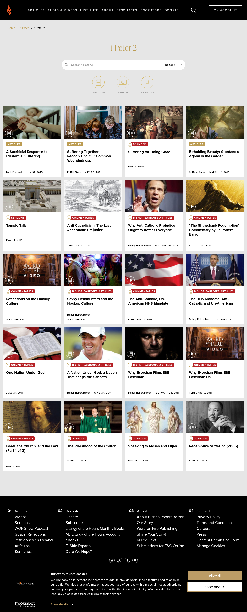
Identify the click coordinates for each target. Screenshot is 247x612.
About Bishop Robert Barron (160, 517)
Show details (59, 604)
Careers (203, 528)
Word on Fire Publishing (157, 528)
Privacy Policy (208, 517)
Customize (212, 587)
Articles (36, 10)
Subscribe (74, 523)
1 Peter (24, 28)
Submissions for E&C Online (160, 546)
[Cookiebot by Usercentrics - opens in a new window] (25, 604)
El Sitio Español (78, 546)
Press (201, 534)
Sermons (22, 523)
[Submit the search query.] (66, 65)
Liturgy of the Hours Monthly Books (95, 528)
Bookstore (151, 10)
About (107, 10)
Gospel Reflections (30, 534)
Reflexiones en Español (34, 540)
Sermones (23, 551)
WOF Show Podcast (31, 528)
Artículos (22, 546)
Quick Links (146, 540)
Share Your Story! (151, 534)
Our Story (145, 523)
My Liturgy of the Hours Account (93, 534)
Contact (203, 511)
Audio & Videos (62, 10)
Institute (89, 10)
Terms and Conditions (215, 523)
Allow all (215, 575)
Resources (127, 10)
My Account (225, 10)
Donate (172, 10)
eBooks (72, 540)
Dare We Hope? (79, 551)
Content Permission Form (218, 540)
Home (11, 28)
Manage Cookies (211, 546)
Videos (20, 517)
